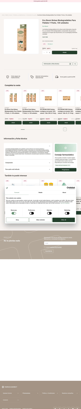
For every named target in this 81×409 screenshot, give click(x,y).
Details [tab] (40, 192)
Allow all (63, 219)
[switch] (31, 213)
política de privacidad (56, 247)
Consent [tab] (16, 192)
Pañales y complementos (19, 15)
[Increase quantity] (49, 52)
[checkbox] (44, 247)
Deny (17, 219)
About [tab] (64, 192)
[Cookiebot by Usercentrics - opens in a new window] (68, 188)
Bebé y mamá (8, 15)
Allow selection (40, 219)
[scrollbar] (40, 129)
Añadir (13, 122)
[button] (31, 393)
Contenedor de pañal (31, 15)
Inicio (3, 15)
